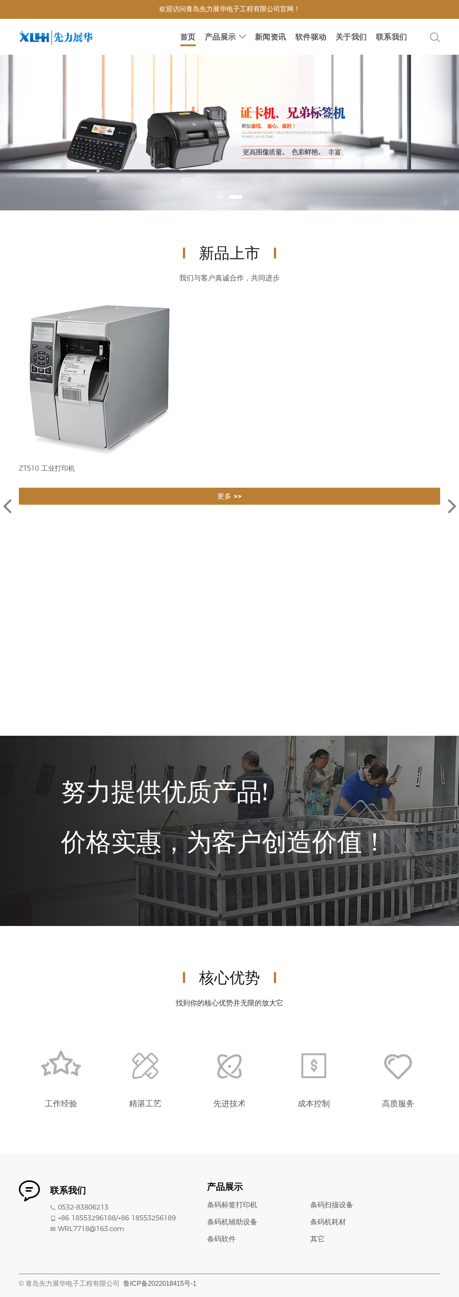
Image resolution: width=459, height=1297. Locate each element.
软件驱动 (311, 36)
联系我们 (391, 36)
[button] (220, 197)
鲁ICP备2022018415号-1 (159, 1283)
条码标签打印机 (232, 1205)
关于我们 (351, 36)
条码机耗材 (328, 1222)
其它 (317, 1239)
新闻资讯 (270, 36)
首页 (188, 36)
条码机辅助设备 (232, 1222)
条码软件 (221, 1239)
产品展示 (220, 36)
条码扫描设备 (331, 1205)
